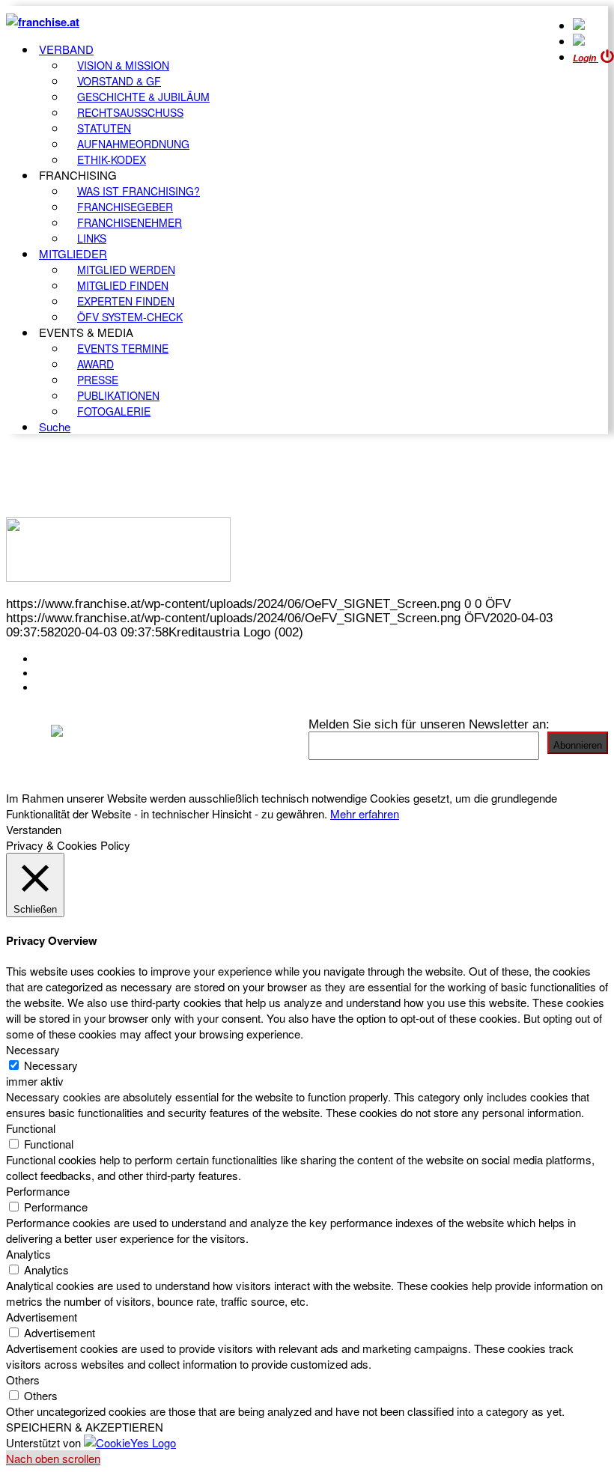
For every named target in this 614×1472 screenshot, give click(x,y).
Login (585, 58)
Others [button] (23, 1379)
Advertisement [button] (41, 1317)
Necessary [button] (33, 1049)
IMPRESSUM (74, 673)
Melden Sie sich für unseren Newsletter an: (429, 724)
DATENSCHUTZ (81, 687)
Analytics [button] (28, 1254)
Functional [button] (30, 1128)
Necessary (51, 1065)
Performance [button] (38, 1191)
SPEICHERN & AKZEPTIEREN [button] (84, 1427)
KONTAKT (65, 659)
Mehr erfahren (364, 813)
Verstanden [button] (33, 829)
